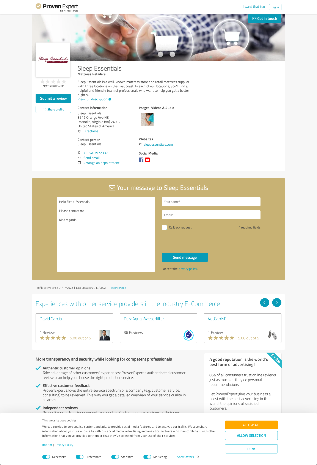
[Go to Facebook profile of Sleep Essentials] (142, 161)
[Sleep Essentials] (53, 60)
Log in (275, 7)
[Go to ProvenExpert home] (57, 8)
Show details (185, 457)
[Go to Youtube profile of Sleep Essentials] (148, 161)
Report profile (118, 288)
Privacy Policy (64, 445)
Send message (185, 257)
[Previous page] (264, 302)
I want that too (254, 6)
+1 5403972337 (96, 152)
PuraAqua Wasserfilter (144, 318)
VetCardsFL (218, 318)
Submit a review (53, 98)
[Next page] (276, 302)
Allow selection (251, 435)
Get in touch (266, 18)
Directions (90, 131)
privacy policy (188, 268)
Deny (251, 448)
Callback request (180, 227)
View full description (92, 99)
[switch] (79, 457)
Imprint (47, 445)
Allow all (251, 424)
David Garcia (51, 318)
